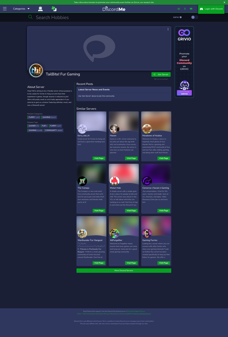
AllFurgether (116, 240)
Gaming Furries (149, 240)
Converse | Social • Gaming (155, 187)
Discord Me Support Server (135, 311)
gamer (34, 126)
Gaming (49, 117)
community (53, 130)
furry (55, 126)
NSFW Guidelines (134, 314)
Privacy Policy (109, 314)
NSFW (176, 17)
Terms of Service (120, 314)
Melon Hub (115, 187)
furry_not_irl (83, 135)
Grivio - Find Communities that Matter (90, 314)
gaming (35, 130)
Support (148, 314)
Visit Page (98, 158)
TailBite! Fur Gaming (63, 74)
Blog (142, 314)
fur (44, 126)
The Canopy (83, 187)
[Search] (30, 17)
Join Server (163, 74)
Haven (113, 135)
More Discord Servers (123, 270)
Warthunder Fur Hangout (90, 240)
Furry (34, 117)
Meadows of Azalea (152, 135)
